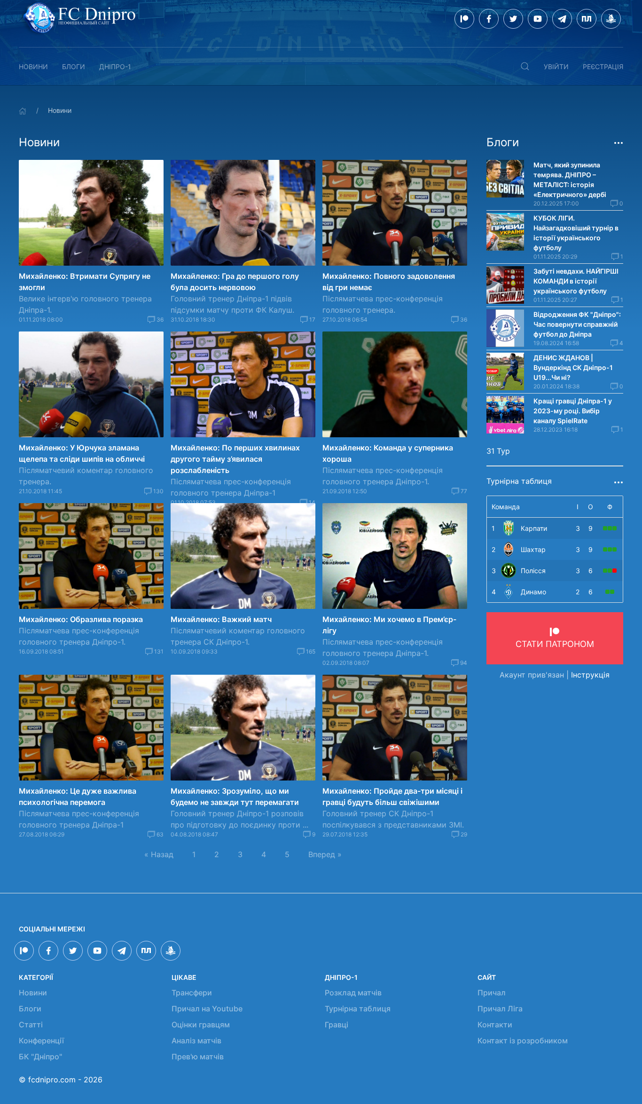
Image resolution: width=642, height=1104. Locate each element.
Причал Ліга (500, 1008)
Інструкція (590, 674)
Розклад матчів (353, 992)
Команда (506, 507)
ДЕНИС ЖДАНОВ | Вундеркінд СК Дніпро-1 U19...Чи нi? (573, 367)
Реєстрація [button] (603, 67)
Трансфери (192, 992)
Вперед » (325, 854)
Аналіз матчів (196, 1040)
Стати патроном (555, 644)
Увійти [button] (556, 67)
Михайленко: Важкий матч (221, 619)
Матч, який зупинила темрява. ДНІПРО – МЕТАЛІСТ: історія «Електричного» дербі (569, 179)
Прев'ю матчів (198, 1056)
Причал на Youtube (207, 1008)
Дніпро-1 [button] (115, 67)
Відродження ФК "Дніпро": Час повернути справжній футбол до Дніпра (577, 324)
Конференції (41, 1040)
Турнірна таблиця (358, 1008)
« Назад (158, 854)
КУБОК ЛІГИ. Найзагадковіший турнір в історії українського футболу (576, 233)
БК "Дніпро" (40, 1056)
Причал (492, 992)
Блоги (73, 67)
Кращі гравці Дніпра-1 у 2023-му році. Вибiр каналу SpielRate (572, 411)
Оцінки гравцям (201, 1024)
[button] (525, 66)
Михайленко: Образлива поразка (81, 619)
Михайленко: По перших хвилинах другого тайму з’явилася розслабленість (235, 459)
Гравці (336, 1024)
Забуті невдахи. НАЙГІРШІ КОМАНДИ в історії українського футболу (576, 281)
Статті (31, 1024)
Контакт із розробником (523, 1040)
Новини (33, 67)
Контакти (495, 1024)
